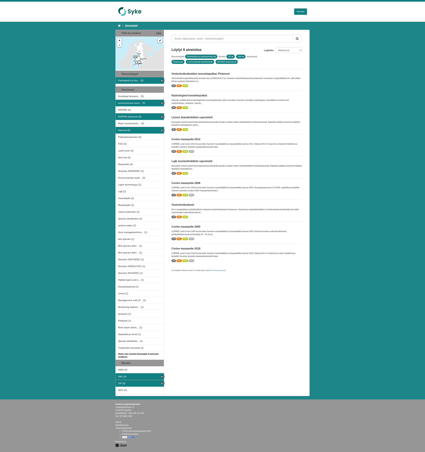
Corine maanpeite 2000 (185, 226)
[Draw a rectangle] (160, 40)
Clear (158, 33)
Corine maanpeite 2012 (185, 139)
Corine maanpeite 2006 (185, 183)
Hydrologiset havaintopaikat (189, 95)
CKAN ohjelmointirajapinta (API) (136, 431)
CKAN (121, 445)
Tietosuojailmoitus (123, 428)
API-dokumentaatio (217, 270)
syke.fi (118, 422)
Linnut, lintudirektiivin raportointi (191, 117)
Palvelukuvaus (122, 425)
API (194, 270)
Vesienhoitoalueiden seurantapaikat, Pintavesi (200, 73)
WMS (185, 86)
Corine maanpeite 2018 (185, 248)
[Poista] (215, 57)
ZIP (173, 86)
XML (179, 86)
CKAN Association (130, 434)
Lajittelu (268, 50)
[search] (297, 38)
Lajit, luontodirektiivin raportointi (191, 161)
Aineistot (300, 11)
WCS (191, 151)
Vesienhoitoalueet (182, 204)
